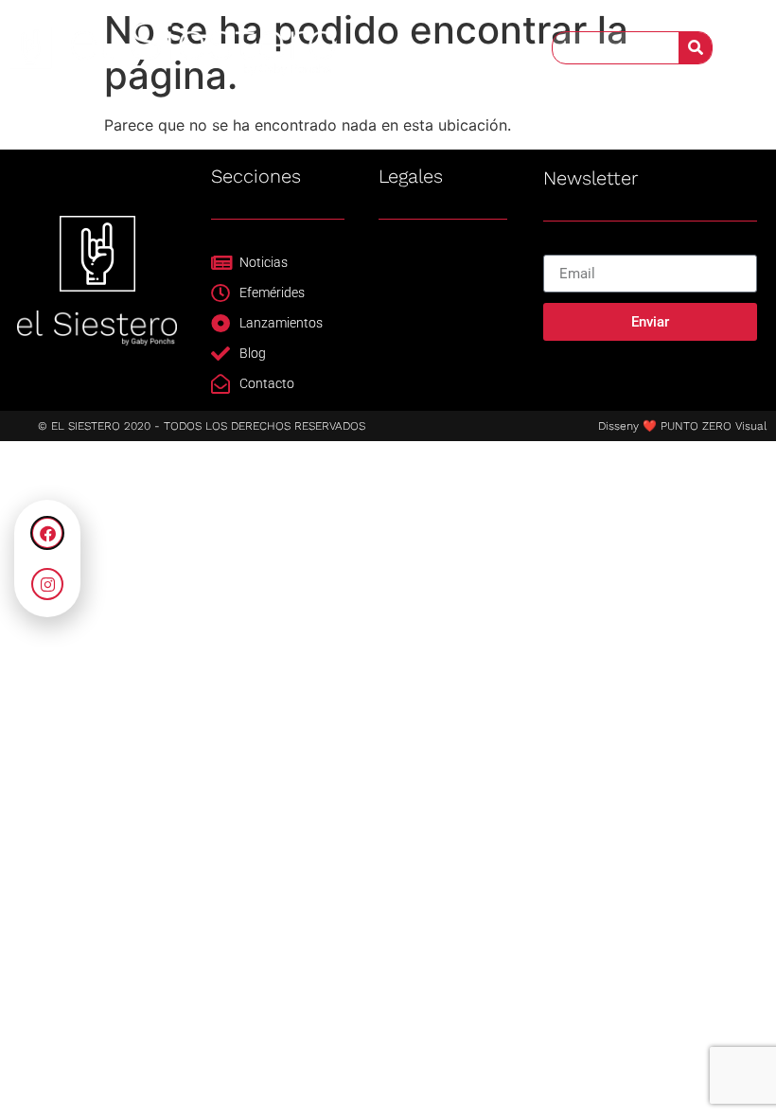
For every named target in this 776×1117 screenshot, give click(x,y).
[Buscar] (695, 47)
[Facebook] (47, 533)
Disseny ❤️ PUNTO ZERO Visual (682, 426)
